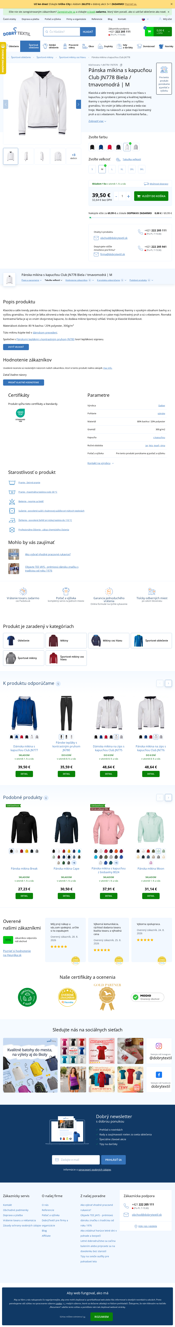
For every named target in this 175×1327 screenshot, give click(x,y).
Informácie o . (87, 1169)
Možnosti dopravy (159, 183)
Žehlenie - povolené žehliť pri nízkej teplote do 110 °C (45, 520)
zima (162, 445)
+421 (120, 31)
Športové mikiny (45, 57)
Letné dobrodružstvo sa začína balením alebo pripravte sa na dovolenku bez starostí (98, 1246)
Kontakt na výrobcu (99, 463)
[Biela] (16, 851)
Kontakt (122, 19)
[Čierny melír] (116, 857)
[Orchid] (151, 862)
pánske (161, 413)
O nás (45, 1205)
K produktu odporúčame (110, 280)
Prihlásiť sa (113, 1159)
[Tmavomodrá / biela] (118, 147)
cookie (59, 1303)
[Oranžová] (116, 851)
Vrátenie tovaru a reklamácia (19, 1220)
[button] (78, 104)
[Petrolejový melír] (111, 862)
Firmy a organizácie (76, 19)
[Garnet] (58, 857)
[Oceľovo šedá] (68, 862)
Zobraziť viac (96, 121)
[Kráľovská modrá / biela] (101, 147)
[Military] (79, 857)
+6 (74, 862)
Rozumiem (102, 1316)
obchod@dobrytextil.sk (113, 238)
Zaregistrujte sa (66, 11)
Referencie (97, 19)
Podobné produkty (140, 280)
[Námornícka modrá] (31, 851)
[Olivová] (106, 857)
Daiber (161, 405)
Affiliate (46, 1235)
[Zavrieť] (171, 4)
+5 (116, 862)
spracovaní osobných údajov (94, 1169)
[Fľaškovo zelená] (63, 862)
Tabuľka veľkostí (132, 159)
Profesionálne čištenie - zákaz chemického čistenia (43, 529)
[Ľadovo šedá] (58, 862)
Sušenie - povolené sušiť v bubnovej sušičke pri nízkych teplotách (51, 510)
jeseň (156, 445)
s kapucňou (159, 437)
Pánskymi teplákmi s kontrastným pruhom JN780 (45, 339)
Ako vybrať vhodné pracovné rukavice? (48, 554)
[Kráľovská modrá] (74, 851)
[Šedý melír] (111, 857)
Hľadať (88, 31)
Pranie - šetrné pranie (29, 482)
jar (146, 445)
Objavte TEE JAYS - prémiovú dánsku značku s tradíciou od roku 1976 (97, 1220)
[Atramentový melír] (105, 862)
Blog (110, 19)
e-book (91, 11)
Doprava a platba (30, 19)
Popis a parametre (30, 280)
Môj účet (167, 19)
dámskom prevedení (45, 332)
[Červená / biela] (109, 147)
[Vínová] (121, 851)
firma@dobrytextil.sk (112, 254)
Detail (24, 773)
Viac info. (107, 367)
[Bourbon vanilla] (138, 857)
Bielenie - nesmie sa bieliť (31, 501)
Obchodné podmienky (15, 1210)
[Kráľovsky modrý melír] (121, 857)
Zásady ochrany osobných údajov (22, 1225)
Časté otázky (9, 19)
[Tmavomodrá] (111, 851)
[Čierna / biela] (92, 147)
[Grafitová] (101, 857)
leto (151, 445)
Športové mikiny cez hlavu (72, 57)
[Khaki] (153, 851)
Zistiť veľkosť (16, 347)
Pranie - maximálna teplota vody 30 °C (37, 491)
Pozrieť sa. (131, 4)
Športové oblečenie (21, 57)
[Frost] (158, 851)
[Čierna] (11, 851)
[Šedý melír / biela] (135, 147)
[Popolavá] (100, 862)
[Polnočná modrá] (64, 857)
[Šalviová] (53, 857)
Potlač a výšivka (53, 19)
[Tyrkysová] (79, 851)
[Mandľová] (163, 857)
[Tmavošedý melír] (37, 851)
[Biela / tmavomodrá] (127, 147)
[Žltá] (26, 851)
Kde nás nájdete (147, 1226)
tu (84, 1316)
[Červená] (21, 851)
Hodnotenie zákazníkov (77, 280)
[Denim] (74, 857)
